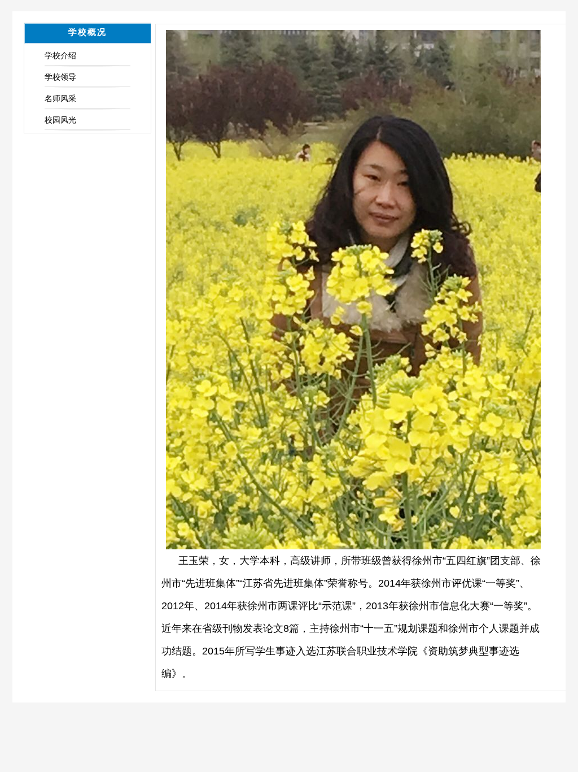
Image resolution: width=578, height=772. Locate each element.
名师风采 (60, 98)
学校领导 (60, 76)
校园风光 (60, 119)
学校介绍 (60, 55)
